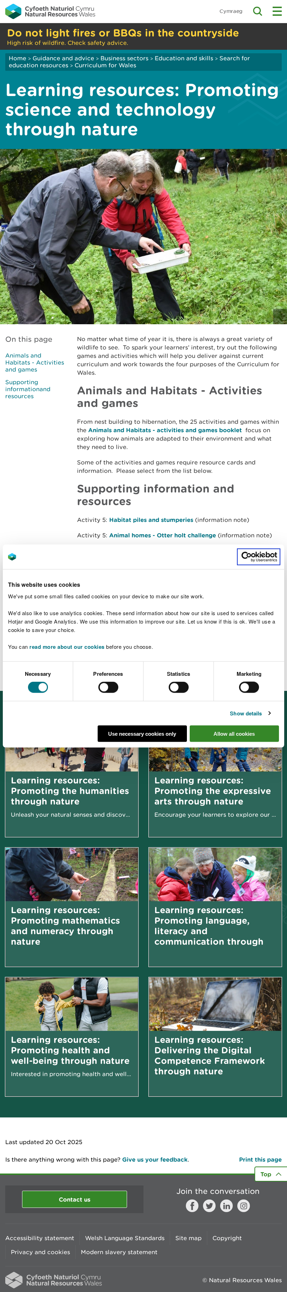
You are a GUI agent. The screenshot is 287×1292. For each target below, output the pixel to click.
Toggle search (257, 11)
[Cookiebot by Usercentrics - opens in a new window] (258, 557)
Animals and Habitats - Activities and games (34, 362)
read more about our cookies (67, 646)
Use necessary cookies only (142, 733)
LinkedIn (226, 1205)
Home (17, 58)
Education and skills (184, 58)
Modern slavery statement (119, 1252)
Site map (188, 1238)
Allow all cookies (234, 733)
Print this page (260, 1159)
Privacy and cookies (40, 1252)
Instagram (243, 1205)
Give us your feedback (155, 1159)
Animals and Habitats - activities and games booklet (166, 430)
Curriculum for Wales (105, 65)
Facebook (192, 1205)
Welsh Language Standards (124, 1238)
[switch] (108, 687)
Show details (246, 713)
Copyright (227, 1238)
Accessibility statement (39, 1238)
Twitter (209, 1205)
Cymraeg (231, 11)
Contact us (74, 1199)
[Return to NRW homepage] (50, 11)
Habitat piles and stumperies (151, 519)
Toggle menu (277, 11)
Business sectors (124, 58)
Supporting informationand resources (27, 389)
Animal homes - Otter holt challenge (162, 535)
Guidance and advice (63, 58)
